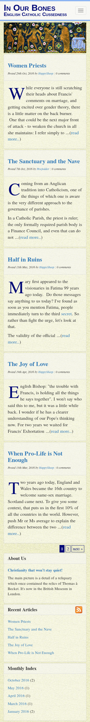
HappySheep (45, 73)
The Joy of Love (28, 363)
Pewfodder (43, 169)
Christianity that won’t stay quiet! (35, 570)
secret (66, 313)
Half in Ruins (25, 259)
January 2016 (18, 711)
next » (78, 549)
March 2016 (17, 703)
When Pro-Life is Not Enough (35, 456)
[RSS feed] (78, 609)
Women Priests (27, 65)
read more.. (30, 237)
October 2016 (18, 680)
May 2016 (16, 687)
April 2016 (16, 695)
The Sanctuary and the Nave (44, 160)
